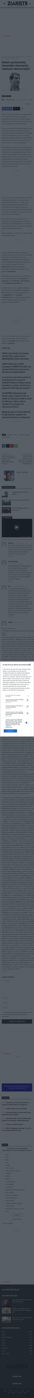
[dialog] (17, 699)
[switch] (27, 700)
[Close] (30, 665)
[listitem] (17, 696)
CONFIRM (10, 731)
